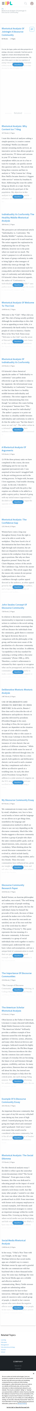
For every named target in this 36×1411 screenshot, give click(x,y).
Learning (3, 1340)
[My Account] (32, 3)
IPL (3, 9)
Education (4, 1342)
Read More (18, 197)
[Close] (33, 1373)
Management (5, 1345)
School (3, 1352)
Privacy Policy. (22, 1403)
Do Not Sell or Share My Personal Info (18, 1407)
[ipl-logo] (9, 4)
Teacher (3, 1349)
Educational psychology (8, 1347)
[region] (18, 1391)
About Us (17, 1366)
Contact (18, 1368)
